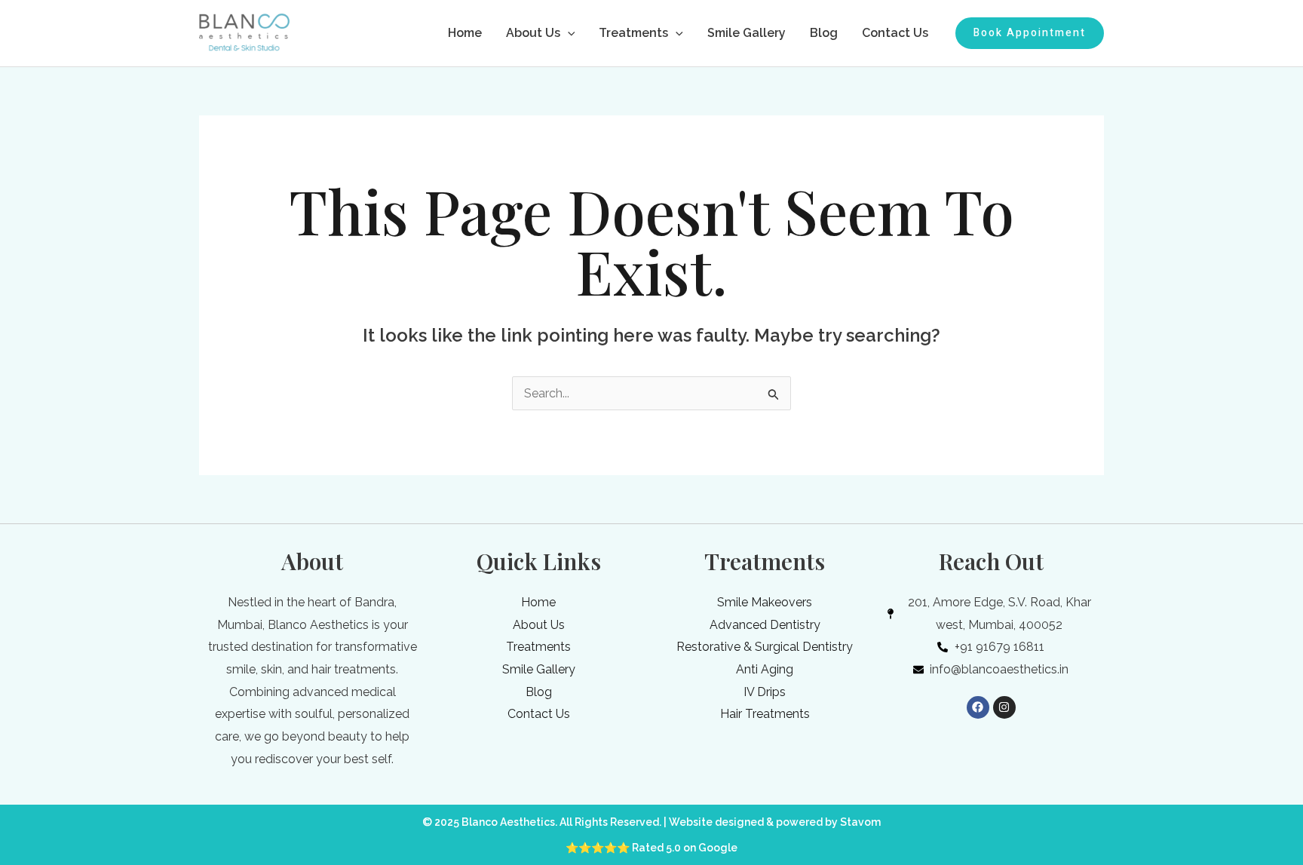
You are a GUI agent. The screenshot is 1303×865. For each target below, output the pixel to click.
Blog (824, 33)
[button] (567, 33)
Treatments (633, 33)
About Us (533, 33)
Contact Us (895, 33)
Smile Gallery (746, 33)
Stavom (860, 822)
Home (465, 33)
